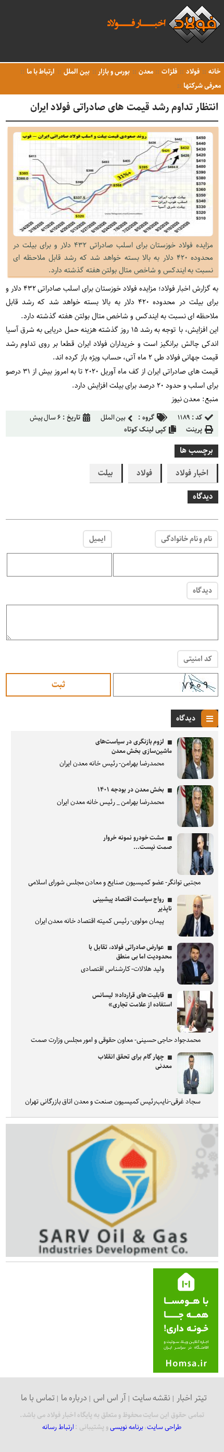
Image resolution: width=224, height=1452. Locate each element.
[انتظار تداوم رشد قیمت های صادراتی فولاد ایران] (113, 234)
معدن (145, 72)
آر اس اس (109, 1398)
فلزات (168, 72)
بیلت (105, 473)
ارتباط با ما (40, 72)
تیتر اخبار (192, 1398)
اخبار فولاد (192, 473)
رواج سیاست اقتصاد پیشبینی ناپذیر (132, 904)
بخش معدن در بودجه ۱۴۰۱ (130, 789)
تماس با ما (38, 1398)
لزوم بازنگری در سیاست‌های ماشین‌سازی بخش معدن (133, 746)
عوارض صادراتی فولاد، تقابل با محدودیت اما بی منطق (130, 952)
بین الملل (76, 72)
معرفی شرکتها (201, 86)
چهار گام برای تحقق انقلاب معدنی (135, 1061)
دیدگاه (202, 590)
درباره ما (74, 1398)
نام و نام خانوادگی (186, 539)
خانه (214, 72)
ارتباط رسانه (58, 1427)
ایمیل (97, 539)
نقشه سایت (151, 1398)
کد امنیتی (197, 659)
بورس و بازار (113, 72)
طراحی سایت (164, 1427)
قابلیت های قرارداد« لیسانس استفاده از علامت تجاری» (132, 1000)
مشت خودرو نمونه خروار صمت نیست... (137, 842)
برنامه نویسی (126, 1427)
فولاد (192, 72)
